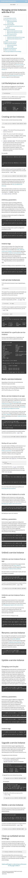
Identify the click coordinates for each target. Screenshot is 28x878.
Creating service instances (10, 19)
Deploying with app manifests (9, 488)
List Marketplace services (10, 18)
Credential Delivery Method (14, 253)
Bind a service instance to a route (14, 32)
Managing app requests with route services (11, 503)
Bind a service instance (9, 29)
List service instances (9, 24)
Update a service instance (10, 43)
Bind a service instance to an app (14, 31)
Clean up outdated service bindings (13, 51)
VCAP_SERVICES (7, 414)
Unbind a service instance (10, 35)
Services (3, 69)
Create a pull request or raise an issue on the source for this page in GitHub (14, 864)
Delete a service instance (10, 50)
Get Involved (4, 873)
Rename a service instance (10, 42)
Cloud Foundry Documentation (8, 1)
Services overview (20, 64)
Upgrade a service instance (10, 48)
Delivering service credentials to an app (11, 402)
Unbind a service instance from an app (16, 37)
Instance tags (10, 23)
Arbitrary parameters (12, 21)
